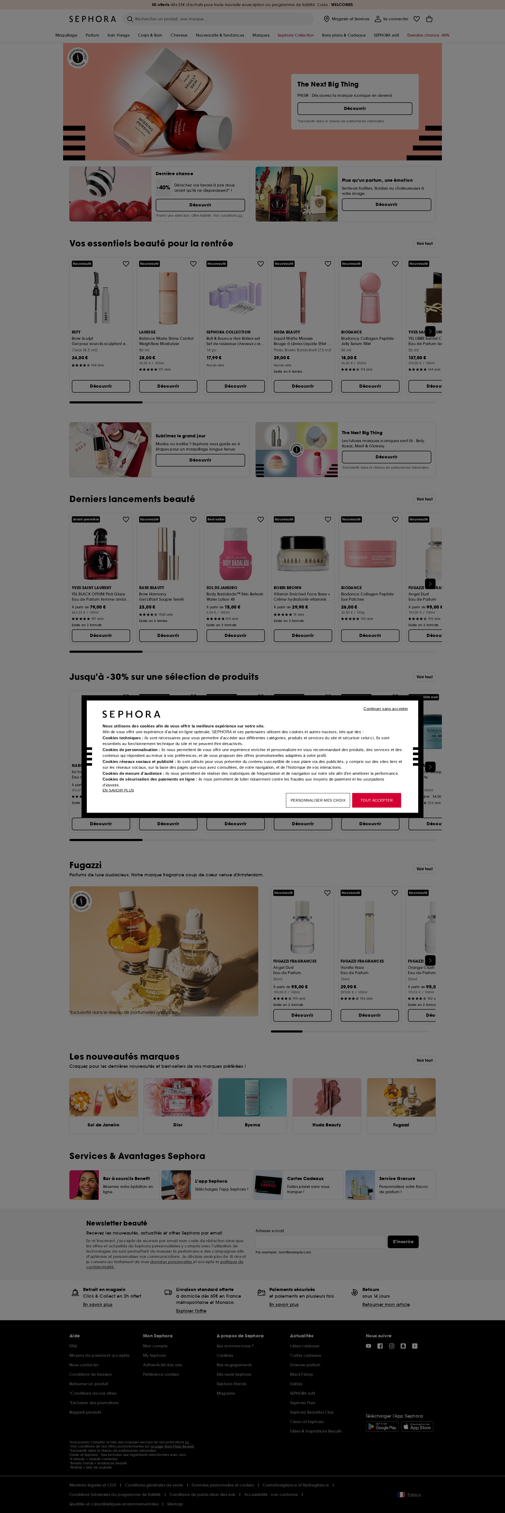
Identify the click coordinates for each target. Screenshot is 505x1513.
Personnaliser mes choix (318, 800)
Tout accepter (377, 800)
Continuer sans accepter (385, 708)
